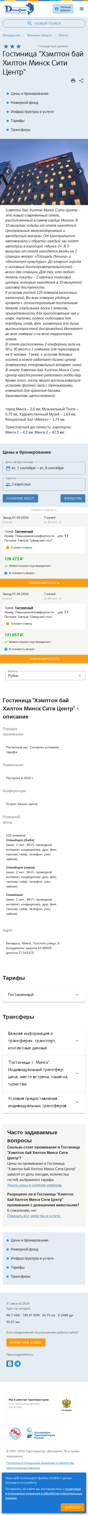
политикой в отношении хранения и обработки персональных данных (43, 1493)
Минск (63, 35)
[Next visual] (80, 171)
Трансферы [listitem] (18, 130)
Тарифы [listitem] (15, 121)
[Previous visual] (8, 171)
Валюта (13, 671)
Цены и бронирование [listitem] (27, 93)
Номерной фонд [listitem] (22, 102)
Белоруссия (11, 35)
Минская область (39, 35)
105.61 (28, 1315)
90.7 (9, 1315)
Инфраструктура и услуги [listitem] (29, 112)
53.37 (10, 1322)
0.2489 (63, 1315)
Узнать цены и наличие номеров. (34, 1185)
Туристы (10, 478)
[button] (45, 675)
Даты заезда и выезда (19, 462)
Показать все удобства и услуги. (34, 1216)
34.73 (46, 1315)
